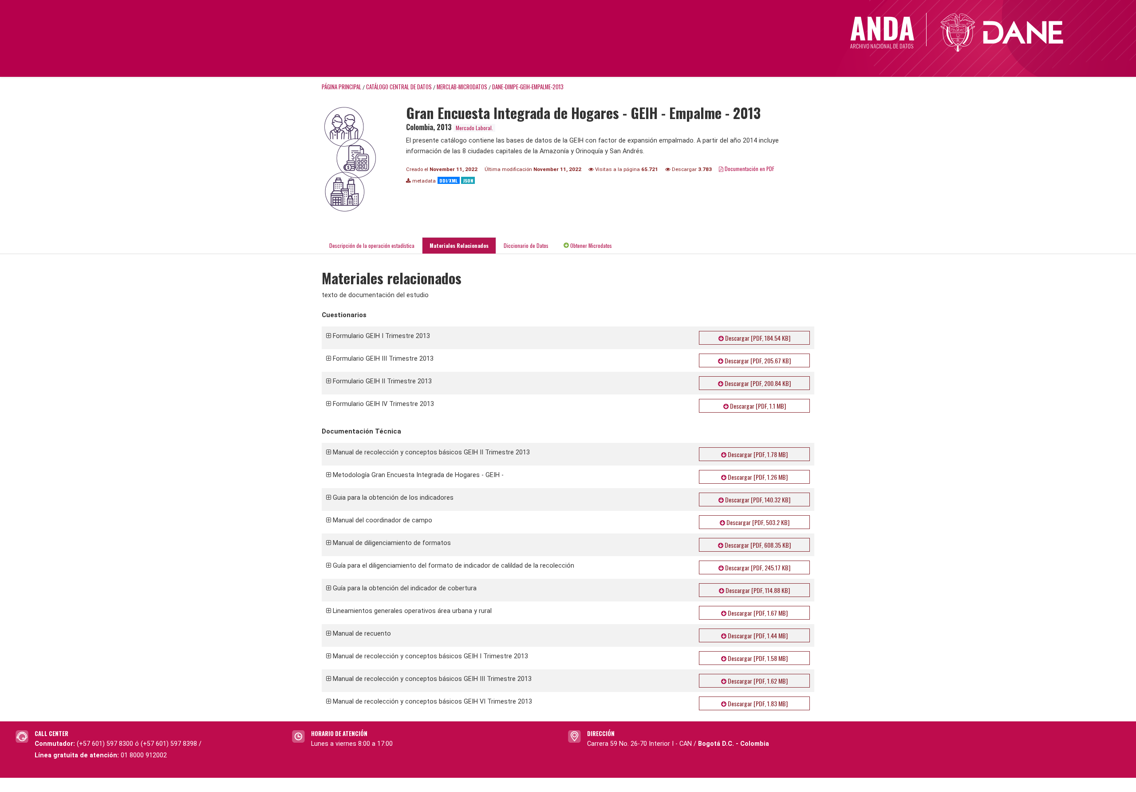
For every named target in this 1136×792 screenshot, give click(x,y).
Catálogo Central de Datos (399, 87)
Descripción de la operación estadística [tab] (371, 245)
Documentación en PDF (748, 168)
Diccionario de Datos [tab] (526, 245)
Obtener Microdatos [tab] (590, 245)
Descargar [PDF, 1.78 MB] (757, 454)
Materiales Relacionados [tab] (459, 245)
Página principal (341, 87)
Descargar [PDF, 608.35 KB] (757, 544)
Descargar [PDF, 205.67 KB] (757, 360)
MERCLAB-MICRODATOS (462, 87)
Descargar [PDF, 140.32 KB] (757, 499)
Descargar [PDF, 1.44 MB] (757, 635)
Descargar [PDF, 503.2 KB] (757, 522)
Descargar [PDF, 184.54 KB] (757, 337)
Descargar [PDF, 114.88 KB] (757, 590)
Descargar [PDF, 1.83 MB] (757, 703)
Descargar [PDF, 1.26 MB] (757, 477)
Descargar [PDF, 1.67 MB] (757, 612)
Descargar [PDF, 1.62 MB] (757, 680)
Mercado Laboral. (474, 127)
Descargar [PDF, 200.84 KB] (757, 383)
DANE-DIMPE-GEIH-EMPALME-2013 (528, 87)
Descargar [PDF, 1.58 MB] (757, 658)
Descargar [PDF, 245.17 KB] (757, 567)
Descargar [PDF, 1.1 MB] (757, 405)
